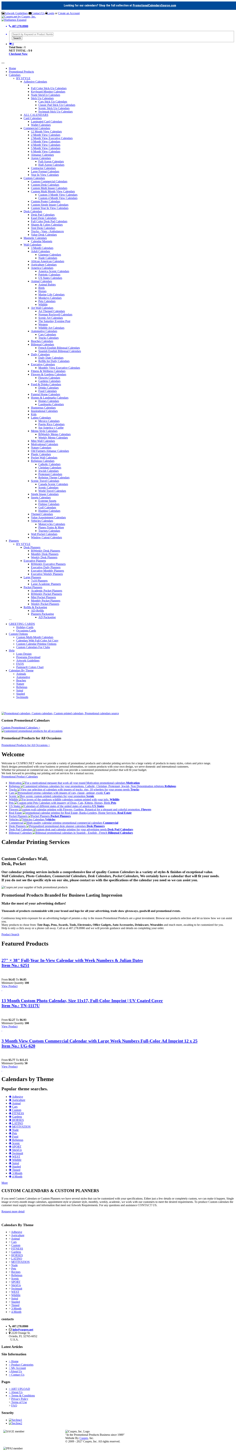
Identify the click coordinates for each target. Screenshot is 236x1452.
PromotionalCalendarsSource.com (154, 5)
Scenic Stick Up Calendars (54, 108)
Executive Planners (35, 560)
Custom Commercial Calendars (49, 181)
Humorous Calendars (43, 407)
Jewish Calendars (48, 470)
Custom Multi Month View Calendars (53, 191)
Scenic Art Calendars (50, 317)
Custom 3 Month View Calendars (57, 194)
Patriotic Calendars (49, 274)
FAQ (14, 1405)
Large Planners (32, 577)
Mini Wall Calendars (43, 440)
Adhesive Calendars (35, 81)
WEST (15, 1291)
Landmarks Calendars (51, 404)
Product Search (10, 934)
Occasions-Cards (26, 630)
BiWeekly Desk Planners (45, 550)
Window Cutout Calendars (46, 537)
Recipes (15, 1271)
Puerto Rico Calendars (51, 424)
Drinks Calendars (48, 387)
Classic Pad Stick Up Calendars (56, 104)
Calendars (14, 75)
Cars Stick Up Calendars (52, 101)
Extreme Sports (47, 500)
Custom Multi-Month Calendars (34, 637)
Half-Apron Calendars (51, 164)
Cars (12, 792)
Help (12, 650)
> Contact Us (16, 1374)
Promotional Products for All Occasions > (25, 745)
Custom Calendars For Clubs (33, 647)
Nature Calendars (41, 447)
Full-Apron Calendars (51, 161)
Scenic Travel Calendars (45, 480)
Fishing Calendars (48, 504)
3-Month (16, 1308)
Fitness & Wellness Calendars (48, 371)
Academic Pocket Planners (46, 590)
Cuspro (83, 1438)
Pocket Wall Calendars (44, 457)
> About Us (15, 1392)
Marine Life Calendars (51, 294)
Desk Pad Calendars (43, 214)
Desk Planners (32, 547)
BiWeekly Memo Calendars (54, 434)
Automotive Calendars (44, 331)
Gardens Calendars (49, 381)
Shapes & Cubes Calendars (47, 224)
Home (12, 68)
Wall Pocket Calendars (44, 534)
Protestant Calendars (50, 474)
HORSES (17, 1255)
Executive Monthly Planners (47, 570)
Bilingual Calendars (42, 344)
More (4, 1182)
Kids (34, 414)
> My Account (17, 1368)
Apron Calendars (41, 158)
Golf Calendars (47, 507)
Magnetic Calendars (35, 238)
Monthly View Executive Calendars (59, 367)
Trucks (13, 789)
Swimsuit (16, 1288)
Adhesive (16, 1232)
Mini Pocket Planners (43, 597)
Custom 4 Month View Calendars (57, 198)
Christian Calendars (49, 467)
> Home (13, 1361)
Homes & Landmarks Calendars (49, 397)
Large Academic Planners (46, 584)
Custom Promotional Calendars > (20, 727)
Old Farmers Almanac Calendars (50, 450)
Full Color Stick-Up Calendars (49, 88)
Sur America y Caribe (51, 427)
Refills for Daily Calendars (54, 361)
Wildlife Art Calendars (51, 327)
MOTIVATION (20, 1261)
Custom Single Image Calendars (49, 204)
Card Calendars (33, 118)
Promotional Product (13, 776)
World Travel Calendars (52, 490)
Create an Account (69, 13)
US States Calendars (50, 277)
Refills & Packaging (35, 607)
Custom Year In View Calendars (49, 208)
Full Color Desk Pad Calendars (49, 221)
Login (50, 13)
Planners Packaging (42, 613)
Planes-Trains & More (51, 527)
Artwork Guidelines (16, 13)
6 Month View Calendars (45, 151)
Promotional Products (21, 71)
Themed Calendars (42, 514)
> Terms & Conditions (22, 1395)
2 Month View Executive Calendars (52, 138)
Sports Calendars (41, 497)
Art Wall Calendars (42, 307)
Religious (21, 687)
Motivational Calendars (44, 444)
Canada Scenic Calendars (53, 484)
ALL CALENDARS (36, 114)
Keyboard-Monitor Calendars (48, 91)
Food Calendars (47, 391)
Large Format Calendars (45, 171)
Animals (21, 673)
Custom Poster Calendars (45, 201)
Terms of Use (19, 1402)
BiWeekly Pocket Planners (46, 594)
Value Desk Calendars (44, 234)
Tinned (15, 1305)
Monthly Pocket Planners (45, 600)
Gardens (16, 1251)
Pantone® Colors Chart (30, 667)
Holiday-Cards (24, 627)
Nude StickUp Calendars (45, 94)
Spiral (19, 690)
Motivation (15, 782)
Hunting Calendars (49, 510)
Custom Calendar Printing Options (36, 643)
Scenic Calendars (48, 487)
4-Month (16, 1311)
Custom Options (18, 633)
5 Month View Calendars (45, 148)
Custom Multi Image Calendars (49, 188)
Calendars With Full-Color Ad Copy (37, 640)
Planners (14, 540)
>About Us (15, 1371)
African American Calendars (47, 261)
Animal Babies (47, 284)
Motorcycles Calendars (51, 524)
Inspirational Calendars (44, 411)
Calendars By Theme (21, 670)
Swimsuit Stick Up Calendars (55, 111)
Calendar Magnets (41, 241)
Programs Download (28, 657)
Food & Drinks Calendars (46, 384)
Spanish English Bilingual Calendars (59, 351)
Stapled (20, 693)
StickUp (16, 1285)
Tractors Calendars (49, 530)
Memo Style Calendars (44, 430)
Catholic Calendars (49, 464)
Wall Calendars (32, 244)
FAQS (20, 663)
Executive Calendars (43, 364)
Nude (14, 1265)
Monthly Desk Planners (44, 554)
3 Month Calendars (42, 248)
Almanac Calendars (42, 154)
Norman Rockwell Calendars (55, 314)
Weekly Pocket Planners (45, 603)
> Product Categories (21, 1364)
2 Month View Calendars (45, 134)
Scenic (13, 796)
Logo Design (24, 653)
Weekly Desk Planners (44, 557)
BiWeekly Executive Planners (48, 564)
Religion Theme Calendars (54, 477)
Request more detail (13, 1211)
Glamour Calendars (49, 254)
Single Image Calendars (45, 494)
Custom (15, 1245)
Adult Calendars (40, 251)
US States (15, 806)
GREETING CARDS (22, 623)
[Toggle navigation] (2, 63)
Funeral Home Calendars (45, 394)
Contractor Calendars (43, 168)
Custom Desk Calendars (45, 184)
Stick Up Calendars (42, 98)
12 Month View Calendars (46, 131)
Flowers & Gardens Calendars (48, 374)
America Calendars (42, 267)
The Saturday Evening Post (54, 321)
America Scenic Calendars (53, 271)
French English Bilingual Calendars (59, 347)
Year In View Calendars (45, 174)
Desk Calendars (33, 211)
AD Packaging (47, 617)
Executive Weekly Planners (47, 574)
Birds (41, 287)
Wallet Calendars (41, 124)
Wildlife (43, 304)
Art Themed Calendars (51, 311)
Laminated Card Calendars (46, 121)
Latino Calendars (41, 417)
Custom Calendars (34, 178)
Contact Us (38, 13)
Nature (20, 683)
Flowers (14, 809)
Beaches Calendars (42, 341)
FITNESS (17, 1248)
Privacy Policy (19, 1398)
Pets (11, 802)
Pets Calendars (46, 301)
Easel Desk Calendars (43, 218)
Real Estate (16, 812)
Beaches (21, 680)
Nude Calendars (47, 257)
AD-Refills (37, 610)
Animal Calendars (41, 281)
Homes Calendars (48, 401)
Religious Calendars (42, 460)
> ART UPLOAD (19, 1388)
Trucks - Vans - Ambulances (47, 231)
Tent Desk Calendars (43, 228)
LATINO (16, 1258)
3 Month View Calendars (45, 141)
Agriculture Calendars (44, 264)
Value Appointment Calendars (48, 517)
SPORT (15, 1281)
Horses (42, 291)
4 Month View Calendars (45, 144)
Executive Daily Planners (45, 567)
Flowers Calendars (49, 377)
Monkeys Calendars (50, 297)
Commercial (16, 822)
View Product (9, 986)
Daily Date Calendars (50, 357)
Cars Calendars (47, 334)
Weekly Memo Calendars (53, 437)
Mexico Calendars (49, 421)
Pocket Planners (33, 587)
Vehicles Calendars (42, 520)
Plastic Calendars (41, 454)
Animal (15, 1238)
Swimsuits (22, 697)
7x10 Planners (39, 580)
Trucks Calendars (48, 337)
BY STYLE (23, 78)
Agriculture (17, 1235)
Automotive (23, 677)
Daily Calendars (40, 354)
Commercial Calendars (37, 128)
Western (43, 324)
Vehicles (14, 819)
